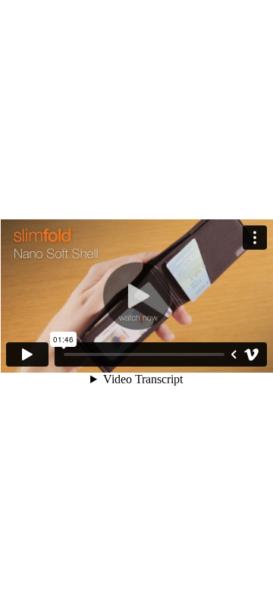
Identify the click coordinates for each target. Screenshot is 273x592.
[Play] (27, 354)
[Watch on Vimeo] (252, 354)
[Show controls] (233, 354)
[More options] (255, 237)
